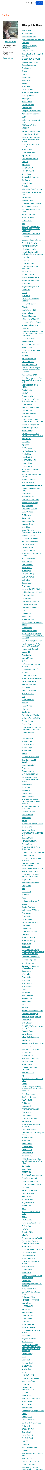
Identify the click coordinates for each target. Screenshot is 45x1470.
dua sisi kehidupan (29, 37)
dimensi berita (27, 1144)
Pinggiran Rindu (27, 1363)
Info (23, 1005)
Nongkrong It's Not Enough (31, 322)
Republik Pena (27, 1031)
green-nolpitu (27, 827)
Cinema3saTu (27, 793)
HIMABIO (25, 356)
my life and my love (29, 359)
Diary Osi (25, 1444)
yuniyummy (26, 1309)
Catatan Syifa (27, 1270)
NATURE (25, 1441)
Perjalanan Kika (27, 1200)
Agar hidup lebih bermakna (31, 114)
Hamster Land (27, 410)
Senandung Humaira (29, 830)
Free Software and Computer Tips (32, 1454)
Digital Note (26, 598)
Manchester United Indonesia (32, 824)
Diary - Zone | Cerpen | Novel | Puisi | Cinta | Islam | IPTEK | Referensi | (32, 333)
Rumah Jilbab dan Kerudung (32, 678)
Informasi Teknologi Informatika (29, 47)
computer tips (27, 1115)
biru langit (25, 935)
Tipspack (25, 445)
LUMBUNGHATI (27, 466)
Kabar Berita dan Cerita (30, 1378)
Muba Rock (26, 1426)
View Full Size (10, 42)
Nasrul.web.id (27, 457)
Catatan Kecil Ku (28, 771)
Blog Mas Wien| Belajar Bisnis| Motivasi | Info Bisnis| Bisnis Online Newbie (33, 952)
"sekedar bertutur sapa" (30, 901)
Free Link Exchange (29, 304)
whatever (25, 709)
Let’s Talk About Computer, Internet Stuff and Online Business (31, 370)
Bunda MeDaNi (27, 404)
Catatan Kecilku (27, 396)
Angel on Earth (27, 880)
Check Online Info (28, 1465)
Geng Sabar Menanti (29, 1178)
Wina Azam (26, 86)
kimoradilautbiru (28, 1267)
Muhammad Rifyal (28, 1297)
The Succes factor (28, 1381)
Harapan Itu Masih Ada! (30, 134)
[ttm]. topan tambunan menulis (33, 40)
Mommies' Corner (28, 535)
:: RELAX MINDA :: (28, 1193)
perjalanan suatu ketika (30, 607)
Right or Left (26, 1103)
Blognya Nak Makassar (30, 177)
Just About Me (27, 738)
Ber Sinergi (26, 180)
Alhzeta (25, 307)
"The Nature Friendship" (30, 500)
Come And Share (28, 263)
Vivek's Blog (26, 1369)
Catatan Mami (27, 1220)
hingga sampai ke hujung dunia (31, 211)
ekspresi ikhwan (28, 524)
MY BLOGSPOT (27, 1342)
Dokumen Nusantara (29, 604)
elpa (23, 889)
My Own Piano (27, 1156)
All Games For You (28, 551)
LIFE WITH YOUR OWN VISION (30, 146)
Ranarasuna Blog (28, 595)
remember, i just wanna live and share (32, 1285)
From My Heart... (28, 200)
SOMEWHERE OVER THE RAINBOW (31, 1125)
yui (23, 1076)
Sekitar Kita (26, 712)
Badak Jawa (26, 1273)
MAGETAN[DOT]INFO (29, 375)
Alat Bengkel (26, 515)
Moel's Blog (26, 454)
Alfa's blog (26, 688)
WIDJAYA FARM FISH (30, 774)
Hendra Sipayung (28, 544)
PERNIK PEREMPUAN (30, 246)
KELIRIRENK (26, 1046)
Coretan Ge (26, 1166)
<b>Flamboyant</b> (29, 451)
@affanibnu (26, 296)
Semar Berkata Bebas (30, 1181)
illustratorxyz (27, 1336)
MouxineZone (27, 784)
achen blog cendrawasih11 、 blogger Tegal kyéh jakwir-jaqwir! (33, 139)
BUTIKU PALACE (28, 577)
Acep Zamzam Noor (29, 631)
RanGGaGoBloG (27, 494)
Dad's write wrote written (31, 234)
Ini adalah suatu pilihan (30, 62)
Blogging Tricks (27, 1232)
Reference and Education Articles (31, 665)
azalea (24, 821)
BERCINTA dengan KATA (31, 1399)
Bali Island (26, 1360)
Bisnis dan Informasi (29, 675)
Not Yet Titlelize (28, 274)
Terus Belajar (26, 617)
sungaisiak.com (27, 506)
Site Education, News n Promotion (30, 808)
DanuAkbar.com (27, 547)
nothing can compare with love (31, 121)
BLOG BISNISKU (28, 1405)
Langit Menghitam (28, 521)
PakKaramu (26, 790)
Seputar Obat (27, 108)
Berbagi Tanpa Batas (29, 509)
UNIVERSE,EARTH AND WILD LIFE (32, 834)
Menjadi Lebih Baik (29, 1289)
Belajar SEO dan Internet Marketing (31, 1293)
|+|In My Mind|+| (28, 96)
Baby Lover (26, 1141)
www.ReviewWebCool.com (32, 1223)
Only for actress (28, 745)
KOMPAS (25, 895)
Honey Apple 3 (27, 1435)
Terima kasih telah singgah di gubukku (32, 55)
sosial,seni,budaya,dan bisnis (32, 240)
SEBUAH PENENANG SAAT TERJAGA (32, 859)
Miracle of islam (28, 218)
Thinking (25, 703)
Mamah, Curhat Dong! (29, 479)
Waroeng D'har (27, 741)
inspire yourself (27, 99)
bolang (24, 610)
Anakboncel (26, 586)
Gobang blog (26, 1052)
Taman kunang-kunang (30, 503)
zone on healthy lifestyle (31, 93)
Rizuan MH (26, 237)
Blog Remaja (26, 1112)
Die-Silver (25, 1187)
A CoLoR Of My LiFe (29, 243)
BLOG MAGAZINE (28, 338)
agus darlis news (28, 995)
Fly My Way (26, 992)
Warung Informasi (28, 313)
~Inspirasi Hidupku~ (29, 249)
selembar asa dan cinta (30, 277)
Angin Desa (26, 768)
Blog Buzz (26, 442)
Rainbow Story (27, 1197)
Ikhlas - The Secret (29, 691)
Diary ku (25, 1450)
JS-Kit (24, 293)
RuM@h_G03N (27, 168)
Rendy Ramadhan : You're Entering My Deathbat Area (31, 645)
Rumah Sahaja (27, 706)
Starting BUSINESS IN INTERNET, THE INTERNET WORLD (31, 802)
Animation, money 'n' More (31, 1017)
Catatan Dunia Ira (28, 855)
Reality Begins (27, 390)
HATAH (24, 1414)
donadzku (25, 1321)
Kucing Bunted (27, 257)
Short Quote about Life (30, 669)
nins (23, 224)
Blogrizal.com (27, 1395)
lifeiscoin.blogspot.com (30, 425)
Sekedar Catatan (28, 1138)
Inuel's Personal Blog (29, 310)
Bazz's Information (29, 65)
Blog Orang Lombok (29, 963)
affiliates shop (27, 998)
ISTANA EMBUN (28, 1375)
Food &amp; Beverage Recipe (33, 1411)
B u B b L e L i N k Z (29, 215)
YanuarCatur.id (27, 1034)
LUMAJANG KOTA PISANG (32, 589)
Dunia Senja (26, 518)
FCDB (24, 1357)
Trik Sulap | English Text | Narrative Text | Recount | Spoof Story (31, 229)
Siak (23, 697)
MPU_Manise (27, 448)
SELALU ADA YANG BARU (31, 1184)
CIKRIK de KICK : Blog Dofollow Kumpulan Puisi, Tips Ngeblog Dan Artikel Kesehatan (31, 1348)
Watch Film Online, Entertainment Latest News (32, 531)
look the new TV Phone (30, 910)
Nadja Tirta (26, 947)
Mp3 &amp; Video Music (31, 1049)
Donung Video (27, 1417)
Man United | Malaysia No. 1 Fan (32, 193)
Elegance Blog (27, 1002)
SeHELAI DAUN (27, 1438)
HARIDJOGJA (27, 1150)
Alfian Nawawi (27, 568)
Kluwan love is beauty (30, 872)
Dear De (25, 162)
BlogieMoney (27, 68)
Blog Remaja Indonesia (30, 601)
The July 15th (27, 1458)
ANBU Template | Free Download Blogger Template (32, 421)
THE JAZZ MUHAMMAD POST (31, 1213)
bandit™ (25, 989)
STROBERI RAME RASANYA (32, 485)
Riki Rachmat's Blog (29, 125)
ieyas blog (26, 527)
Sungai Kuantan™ (28, 700)
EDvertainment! (27, 34)
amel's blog (26, 1040)
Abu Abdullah (27, 655)
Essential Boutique (29, 316)
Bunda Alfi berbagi (28, 941)
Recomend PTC (27, 1153)
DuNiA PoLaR (27, 221)
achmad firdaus (27, 658)
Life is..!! (25, 393)
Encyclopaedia (27, 1408)
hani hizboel (26, 197)
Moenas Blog (27, 463)
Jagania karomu (27, 565)
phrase (24, 904)
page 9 (24, 1217)
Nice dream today (28, 1094)
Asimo (24, 71)
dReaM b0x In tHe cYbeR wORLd (31, 352)
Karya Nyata (26, 944)
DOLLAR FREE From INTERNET (29, 1069)
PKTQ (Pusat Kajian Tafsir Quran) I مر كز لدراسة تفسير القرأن (32, 1161)
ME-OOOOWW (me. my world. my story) (33, 1027)
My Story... (25, 672)
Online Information (28, 1420)
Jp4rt (24, 117)
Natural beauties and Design (32, 1011)
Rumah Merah (27, 628)
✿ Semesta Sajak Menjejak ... (32, 203)
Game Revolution (28, 796)
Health (24, 1084)
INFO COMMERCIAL (29, 841)
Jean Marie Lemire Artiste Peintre (31, 1263)
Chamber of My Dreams (30, 1118)
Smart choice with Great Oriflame (30, 300)
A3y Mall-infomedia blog (31, 325)
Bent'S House (27, 562)
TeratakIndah (26, 818)
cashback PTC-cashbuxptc (31, 1423)
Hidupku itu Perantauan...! (31, 281)
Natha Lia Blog (27, 431)
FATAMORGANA (28, 362)
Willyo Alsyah (27, 983)
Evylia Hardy (26, 174)
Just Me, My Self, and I (30, 1462)
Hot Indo (25, 1392)
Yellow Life (26, 580)
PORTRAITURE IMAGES (30, 1109)
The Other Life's (28, 1073)
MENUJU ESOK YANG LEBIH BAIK (32, 1080)
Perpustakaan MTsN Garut (31, 715)
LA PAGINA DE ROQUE (30, 319)
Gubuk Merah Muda (29, 153)
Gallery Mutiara (27, 341)
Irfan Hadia (26, 974)
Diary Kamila (26, 614)
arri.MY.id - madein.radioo (31, 131)
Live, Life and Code (29, 1129)
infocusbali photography (31, 1037)
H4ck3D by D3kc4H (29, 1252)
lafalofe (25, 1235)
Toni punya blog (27, 583)
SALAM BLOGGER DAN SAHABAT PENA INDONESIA (32, 435)
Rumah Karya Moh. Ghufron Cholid (31, 555)
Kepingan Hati (27, 919)
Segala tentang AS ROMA (31, 287)
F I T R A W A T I (28, 171)
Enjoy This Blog (27, 51)
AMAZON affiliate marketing (32, 1175)
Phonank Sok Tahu (28, 812)
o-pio (24, 1372)
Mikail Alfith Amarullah (30, 206)
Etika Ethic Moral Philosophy (32, 1249)
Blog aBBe (26, 925)
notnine (24, 754)
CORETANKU (26, 1172)
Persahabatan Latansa (30, 159)
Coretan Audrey (27, 844)
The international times (30, 883)
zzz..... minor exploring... (30, 1447)
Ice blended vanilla (29, 681)
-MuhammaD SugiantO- (30, 649)
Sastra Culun (26, 1206)
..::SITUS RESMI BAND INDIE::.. (30, 386)
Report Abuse (8, 58)
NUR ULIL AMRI (28, 694)
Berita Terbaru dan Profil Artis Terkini (32, 624)
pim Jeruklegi (27, 652)
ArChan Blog (26, 1226)
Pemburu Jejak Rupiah (30, 1014)
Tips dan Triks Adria (29, 685)
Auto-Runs (26, 284)
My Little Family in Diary (31, 345)
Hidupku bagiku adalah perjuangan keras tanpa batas (32, 253)
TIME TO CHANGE (28, 938)
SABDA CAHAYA (28, 1429)
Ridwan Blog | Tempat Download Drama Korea (30, 1242)
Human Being (27, 183)
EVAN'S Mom (27, 1065)
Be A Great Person (28, 559)
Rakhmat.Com (27, 271)
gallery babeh (27, 1023)
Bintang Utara (27, 348)
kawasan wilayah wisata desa (33, 1043)
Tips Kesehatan (27, 1312)
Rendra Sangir (27, 748)
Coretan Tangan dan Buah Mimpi (31, 1332)
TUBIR (24, 661)
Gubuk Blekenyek (28, 1324)
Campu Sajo (26, 916)
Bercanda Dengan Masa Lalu (32, 868)
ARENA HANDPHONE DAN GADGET (31, 475)
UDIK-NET (25, 128)
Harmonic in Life (28, 497)
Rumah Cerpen (27, 1147)
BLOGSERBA (26, 892)
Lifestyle (25, 328)
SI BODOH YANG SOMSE (31, 59)
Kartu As (25, 1229)
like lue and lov (27, 1055)
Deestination (26, 971)
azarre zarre (26, 980)
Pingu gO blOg (27, 1315)
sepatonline (26, 77)
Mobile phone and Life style (32, 592)
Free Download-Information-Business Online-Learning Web (32, 380)
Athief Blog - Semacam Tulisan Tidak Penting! (30, 876)
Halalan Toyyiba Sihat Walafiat (33, 852)
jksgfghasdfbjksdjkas (30, 541)
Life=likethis (26, 928)
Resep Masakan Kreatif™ (31, 957)
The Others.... (26, 439)
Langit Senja (26, 886)
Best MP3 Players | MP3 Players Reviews (31, 864)
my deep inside (27, 1062)
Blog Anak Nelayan (29, 413)
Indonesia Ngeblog (29, 960)
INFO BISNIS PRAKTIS (30, 1300)
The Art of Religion (29, 1097)
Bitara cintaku (27, 1402)
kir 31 (24, 1209)
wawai (24, 83)
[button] (27, 2)
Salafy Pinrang (27, 1354)
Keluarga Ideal (27, 150)
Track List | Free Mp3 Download (30, 761)
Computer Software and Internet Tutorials (30, 967)
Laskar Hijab (26, 1303)
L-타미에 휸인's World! (30, 757)
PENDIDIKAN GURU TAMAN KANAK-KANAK (32, 1277)
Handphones (26, 751)
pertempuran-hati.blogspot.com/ (29, 1388)
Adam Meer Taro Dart (29, 931)
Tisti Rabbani (27, 986)
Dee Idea (25, 43)
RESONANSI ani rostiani (30, 1058)
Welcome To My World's (31, 718)
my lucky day (26, 156)
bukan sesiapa (27, 89)
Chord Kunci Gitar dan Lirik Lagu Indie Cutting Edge (31, 728)
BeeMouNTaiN (27, 838)
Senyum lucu (26, 1020)
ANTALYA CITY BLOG (29, 1246)
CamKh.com (26, 1281)
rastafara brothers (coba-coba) (31, 490)
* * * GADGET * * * (28, 1258)
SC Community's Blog (30, 538)
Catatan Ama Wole (28, 907)
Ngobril (24, 898)
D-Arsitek (25, 186)
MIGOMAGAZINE (28, 1306)
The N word (26, 80)
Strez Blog (26, 416)
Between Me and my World (32, 1238)
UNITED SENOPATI (29, 460)
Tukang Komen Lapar (29, 1190)
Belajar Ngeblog (28, 574)
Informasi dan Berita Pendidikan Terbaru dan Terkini (30, 779)
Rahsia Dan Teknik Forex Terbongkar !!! (31, 848)
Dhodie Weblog (27, 721)
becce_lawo (26, 1169)
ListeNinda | (26, 1106)
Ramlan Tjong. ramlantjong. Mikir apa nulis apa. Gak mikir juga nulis (32, 1089)
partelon (25, 74)
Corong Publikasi (28, 105)
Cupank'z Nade (27, 512)
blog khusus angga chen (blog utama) (33, 1134)
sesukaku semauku (29, 1327)
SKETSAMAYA (27, 1366)
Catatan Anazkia (28, 732)
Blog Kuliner (26, 913)
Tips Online (26, 165)
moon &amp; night (28, 765)
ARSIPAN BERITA (28, 1255)
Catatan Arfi (26, 290)
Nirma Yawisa (27, 102)
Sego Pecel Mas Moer (30, 1203)
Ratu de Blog (26, 31)
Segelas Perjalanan (29, 1339)
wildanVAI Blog (27, 1121)
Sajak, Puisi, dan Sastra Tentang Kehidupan (30, 400)
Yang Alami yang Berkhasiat (32, 641)
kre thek (25, 1008)
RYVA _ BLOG (27, 1100)
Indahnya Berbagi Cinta (30, 407)
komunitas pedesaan (29, 365)
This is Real (26, 1432)
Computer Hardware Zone (31, 111)
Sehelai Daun (27, 724)
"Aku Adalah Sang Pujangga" (32, 189)
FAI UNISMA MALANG (30, 922)
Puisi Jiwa (26, 787)
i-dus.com (25, 1384)
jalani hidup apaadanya (30, 428)
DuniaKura (25, 260)
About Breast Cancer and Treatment (31, 470)
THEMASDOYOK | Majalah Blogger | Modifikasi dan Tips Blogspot (33, 636)
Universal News (27, 1318)
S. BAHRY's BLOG (28, 620)
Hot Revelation (27, 815)
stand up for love (28, 482)
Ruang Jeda (26, 977)
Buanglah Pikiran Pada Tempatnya (30, 267)
